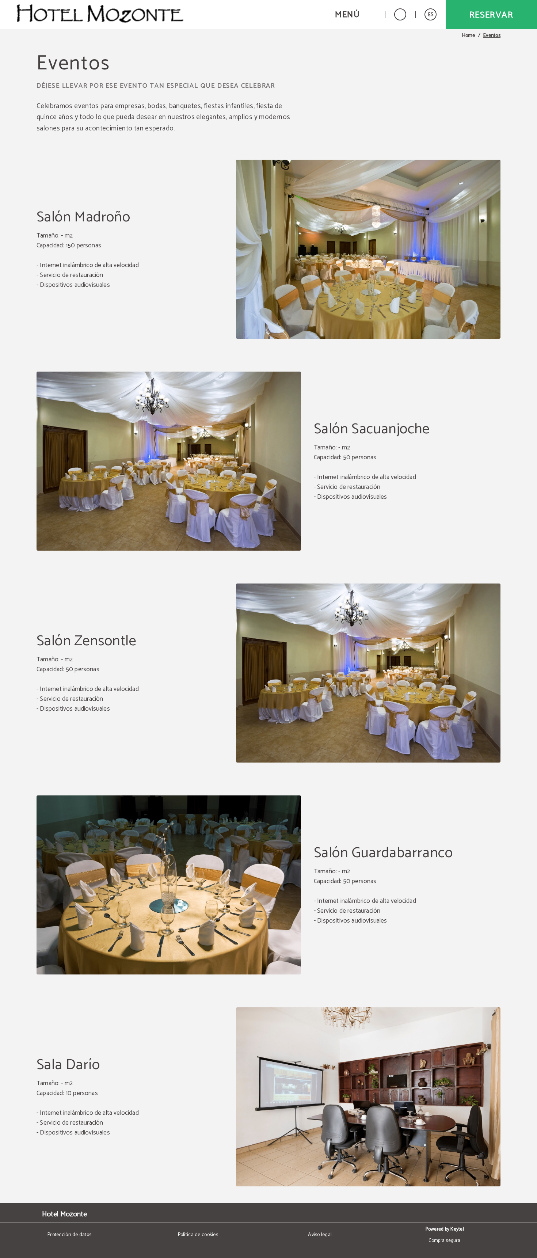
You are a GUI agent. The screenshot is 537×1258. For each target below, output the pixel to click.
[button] (355, 14)
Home (468, 35)
